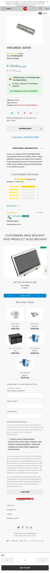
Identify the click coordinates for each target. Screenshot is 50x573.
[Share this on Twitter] (12, 113)
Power (17, 100)
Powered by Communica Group (25, 536)
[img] (12, 213)
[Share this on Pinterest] (24, 113)
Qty (2, 555)
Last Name (12, 411)
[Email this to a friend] (37, 113)
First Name (12, 401)
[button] (12, 53)
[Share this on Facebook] (18, 113)
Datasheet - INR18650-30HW (26, 137)
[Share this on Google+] (31, 113)
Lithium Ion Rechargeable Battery (26, 105)
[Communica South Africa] (25, 8)
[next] (45, 271)
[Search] (41, 8)
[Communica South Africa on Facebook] (23, 527)
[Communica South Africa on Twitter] (18, 527)
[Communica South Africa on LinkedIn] (31, 527)
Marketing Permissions (17, 422)
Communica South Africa (28, 533)
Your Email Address (16, 391)
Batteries (14, 103)
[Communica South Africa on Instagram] (27, 527)
